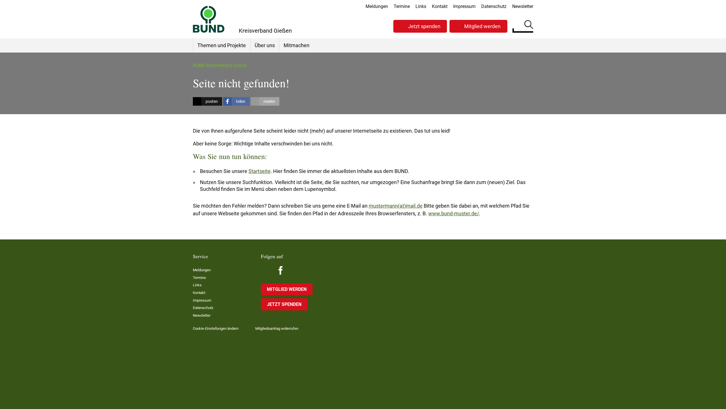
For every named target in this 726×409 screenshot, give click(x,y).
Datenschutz (493, 6)
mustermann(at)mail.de (396, 206)
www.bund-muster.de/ (453, 213)
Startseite (259, 171)
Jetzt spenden (424, 26)
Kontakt (440, 6)
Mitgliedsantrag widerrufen (276, 328)
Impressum (464, 6)
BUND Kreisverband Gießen (220, 65)
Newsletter (522, 6)
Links (420, 6)
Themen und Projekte (221, 45)
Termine (402, 6)
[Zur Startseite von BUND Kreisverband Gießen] (209, 19)
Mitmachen (296, 45)
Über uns (265, 45)
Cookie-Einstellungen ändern (216, 328)
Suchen (528, 25)
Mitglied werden (482, 26)
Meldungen (377, 6)
